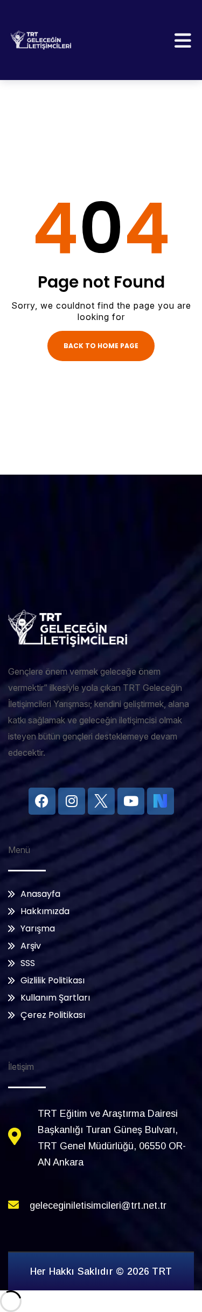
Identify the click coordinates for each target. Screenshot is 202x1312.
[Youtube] (130, 801)
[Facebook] (42, 801)
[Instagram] (71, 801)
